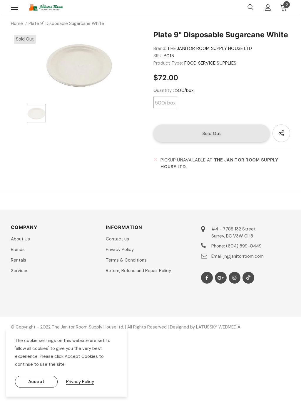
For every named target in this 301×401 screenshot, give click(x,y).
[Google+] (221, 278)
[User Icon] (268, 7)
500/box (165, 103)
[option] (79, 65)
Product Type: (168, 63)
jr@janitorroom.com (244, 256)
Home (17, 23)
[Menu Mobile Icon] (14, 7)
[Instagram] (234, 278)
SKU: (158, 56)
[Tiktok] (248, 278)
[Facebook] (207, 278)
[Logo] (46, 7)
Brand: (159, 48)
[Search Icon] (250, 7)
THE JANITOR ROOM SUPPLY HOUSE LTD (209, 48)
